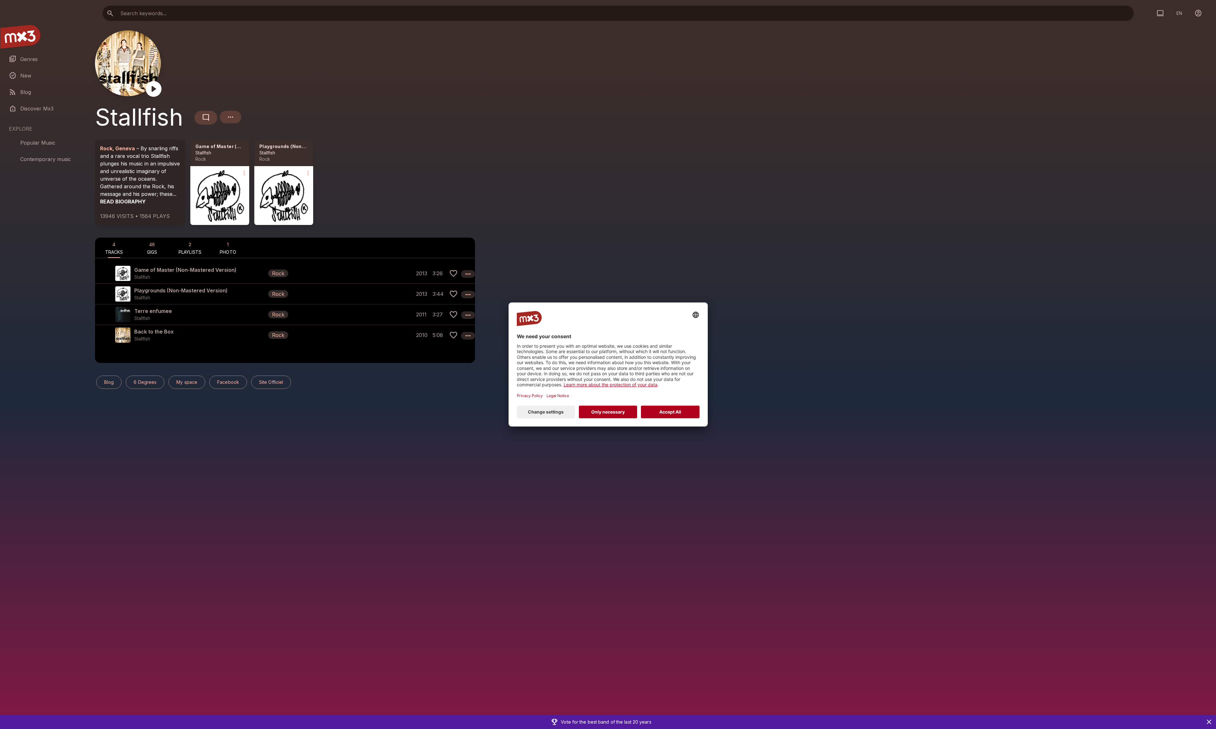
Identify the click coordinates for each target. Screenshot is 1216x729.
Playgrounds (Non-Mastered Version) (303, 146)
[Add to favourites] (453, 273)
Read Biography (123, 201)
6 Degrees (145, 382)
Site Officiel (271, 382)
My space (186, 382)
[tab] (114, 248)
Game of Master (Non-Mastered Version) (243, 146)
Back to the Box (154, 331)
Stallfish (203, 152)
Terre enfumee (153, 311)
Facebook (228, 382)
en (1179, 13)
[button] (285, 273)
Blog (109, 382)
